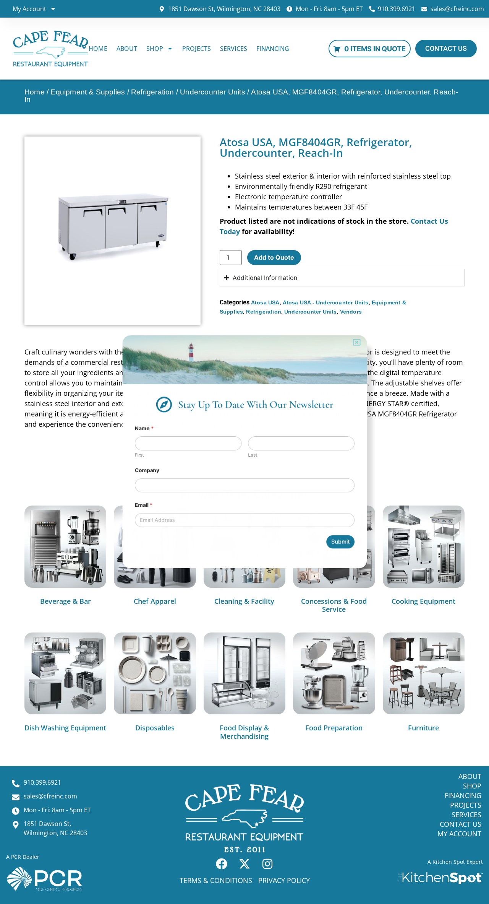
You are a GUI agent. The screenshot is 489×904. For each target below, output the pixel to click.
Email (125, 514)
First (120, 455)
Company (129, 473)
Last (253, 455)
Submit (357, 557)
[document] (244, 452)
